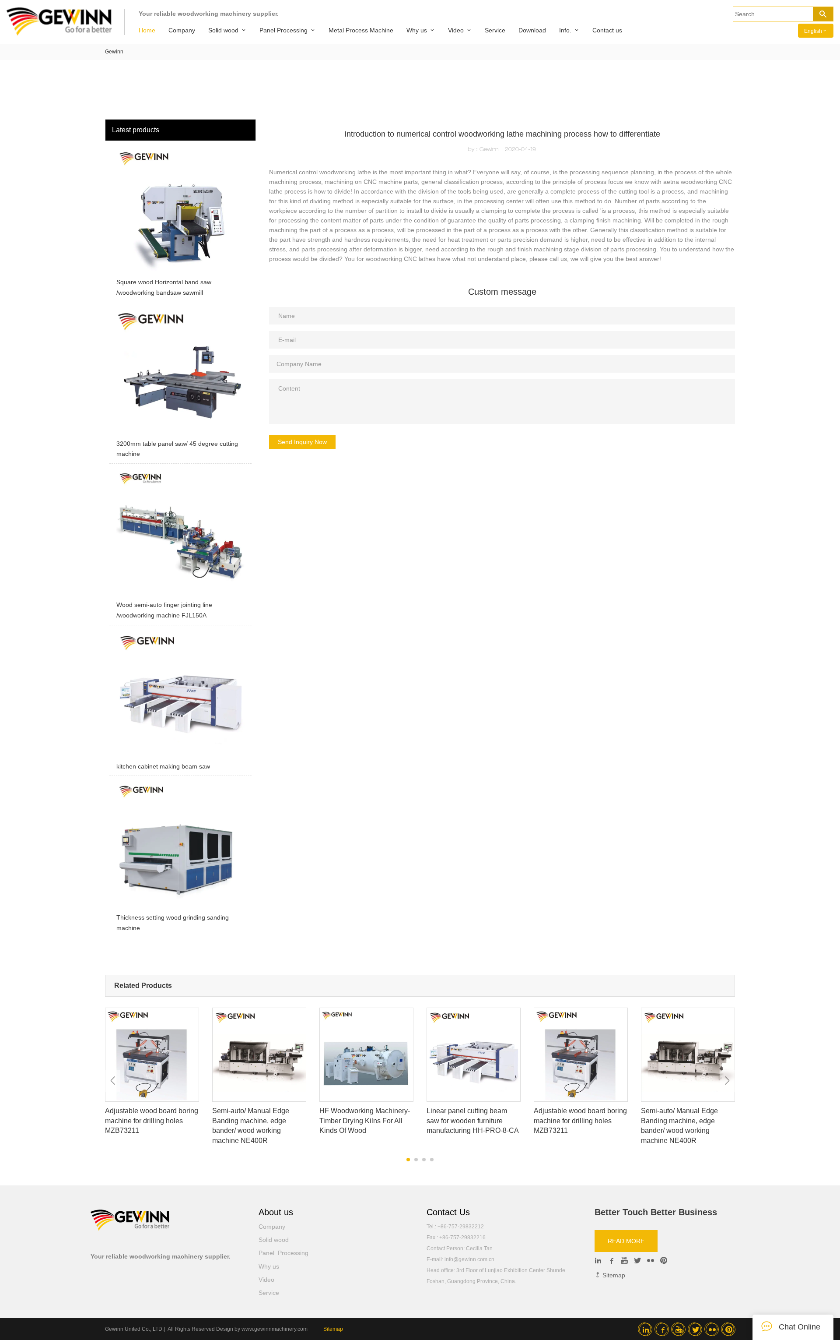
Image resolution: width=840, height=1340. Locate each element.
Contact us (607, 30)
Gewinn (114, 52)
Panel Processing (283, 30)
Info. (565, 30)
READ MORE (626, 1241)
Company (181, 30)
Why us (416, 30)
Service (495, 30)
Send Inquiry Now (302, 441)
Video (456, 30)
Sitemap (613, 1275)
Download (532, 30)
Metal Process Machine (361, 30)
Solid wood (223, 30)
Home (147, 30)
